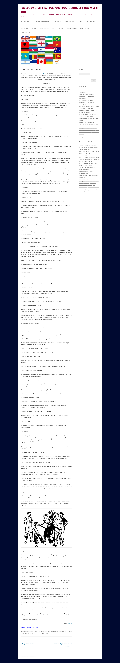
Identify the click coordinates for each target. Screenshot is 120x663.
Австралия (65, 25)
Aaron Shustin (44, 633)
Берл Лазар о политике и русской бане (89, 157)
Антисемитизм (91, 21)
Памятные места (25, 32)
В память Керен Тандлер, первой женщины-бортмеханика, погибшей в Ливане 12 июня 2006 (88, 147)
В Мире (73, 25)
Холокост (80, 21)
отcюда (70, 623)
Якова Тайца (42, 74)
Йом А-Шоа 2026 (83, 155)
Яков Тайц (27, 633)
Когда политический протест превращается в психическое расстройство (86, 102)
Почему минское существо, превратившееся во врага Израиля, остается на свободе (88, 110)
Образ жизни (24, 28)
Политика (35, 631)
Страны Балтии (57, 21)
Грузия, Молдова (69, 21)
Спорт (54, 28)
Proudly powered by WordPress (28, 656)
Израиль (23, 25)
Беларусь (34, 28)
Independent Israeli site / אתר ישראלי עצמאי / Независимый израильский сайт (60, 9)
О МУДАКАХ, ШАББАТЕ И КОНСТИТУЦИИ (89, 106)
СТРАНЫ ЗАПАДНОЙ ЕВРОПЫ (42, 21)
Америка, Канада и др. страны (37, 25)
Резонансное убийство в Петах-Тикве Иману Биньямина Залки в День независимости (89, 138)
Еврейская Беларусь (26, 21)
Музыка (61, 28)
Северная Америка (53, 25)
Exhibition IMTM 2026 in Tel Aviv (86, 179)
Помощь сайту (84, 28)
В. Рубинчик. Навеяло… (28, 644)
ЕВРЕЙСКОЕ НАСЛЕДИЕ (83, 25)
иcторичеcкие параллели (57, 631)
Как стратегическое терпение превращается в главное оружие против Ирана (87, 96)
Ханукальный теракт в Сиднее (87, 185)
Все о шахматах (44, 28)
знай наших (47, 631)
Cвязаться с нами (72, 28)
